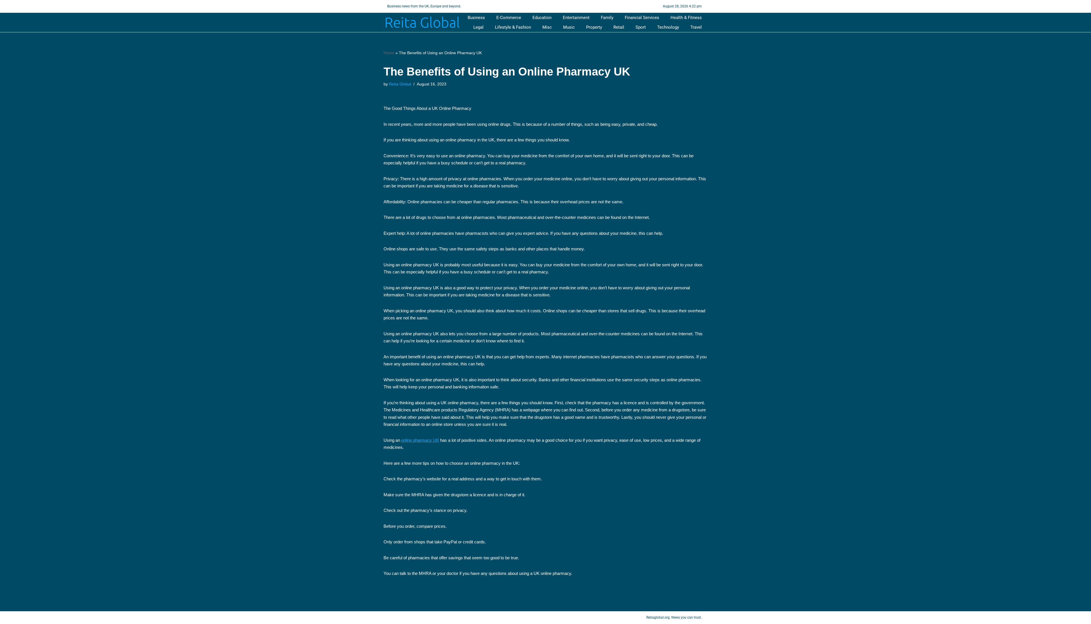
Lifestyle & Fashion (513, 27)
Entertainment (576, 17)
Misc (547, 27)
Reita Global (400, 84)
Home (389, 53)
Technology (668, 27)
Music (569, 27)
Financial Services (642, 17)
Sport (641, 27)
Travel (696, 27)
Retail (618, 27)
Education (541, 17)
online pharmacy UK (420, 440)
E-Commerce (508, 17)
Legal (478, 27)
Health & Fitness (686, 17)
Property (594, 27)
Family (607, 17)
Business (476, 17)
